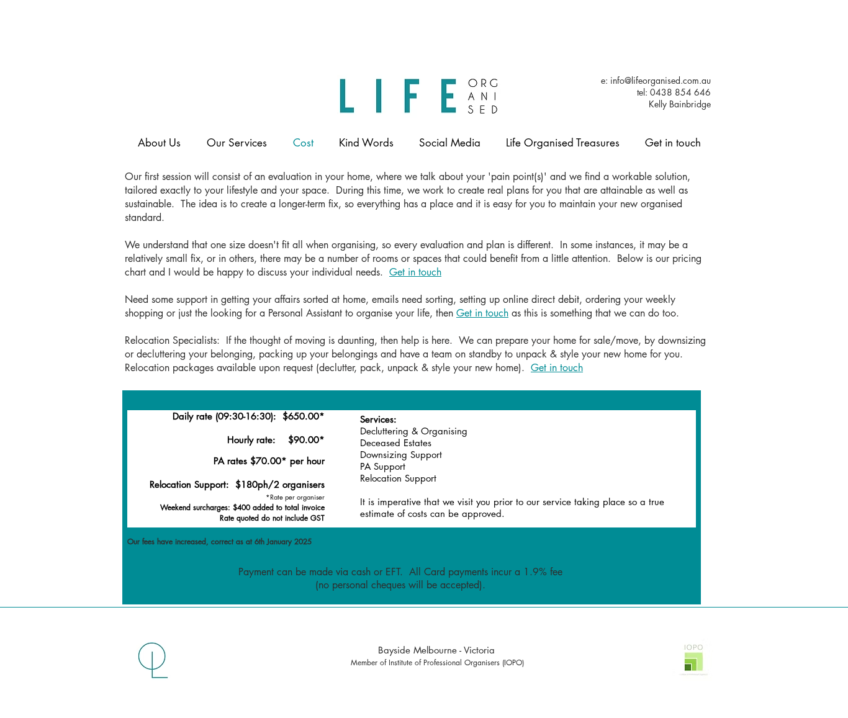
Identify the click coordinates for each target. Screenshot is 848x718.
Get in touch (415, 272)
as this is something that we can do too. (597, 313)
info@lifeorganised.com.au (660, 80)
